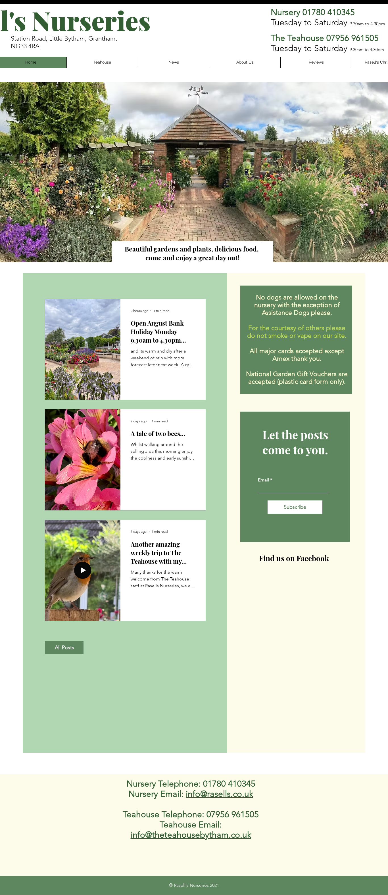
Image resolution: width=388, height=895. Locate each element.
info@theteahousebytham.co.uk (191, 835)
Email (263, 480)
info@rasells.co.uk (219, 794)
